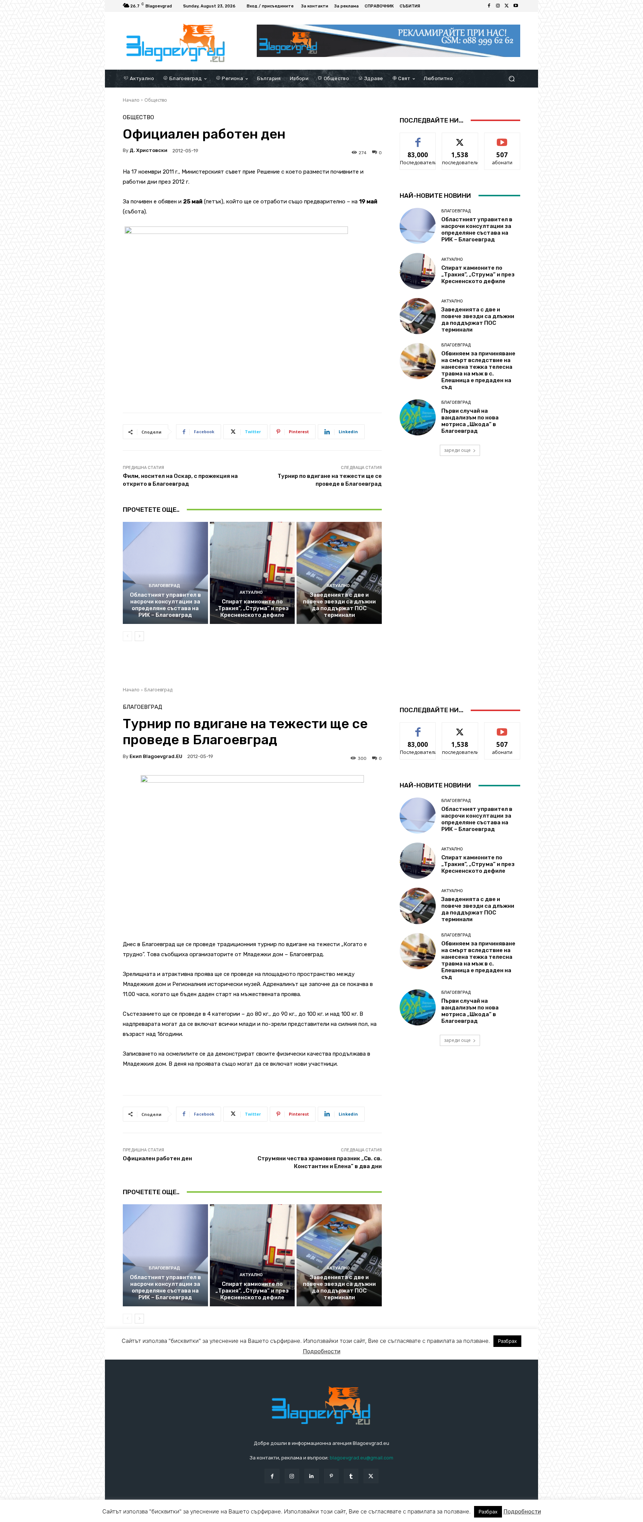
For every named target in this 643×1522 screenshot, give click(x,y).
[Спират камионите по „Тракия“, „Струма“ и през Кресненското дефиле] (252, 573)
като (418, 138)
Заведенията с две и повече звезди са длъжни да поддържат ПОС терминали (339, 605)
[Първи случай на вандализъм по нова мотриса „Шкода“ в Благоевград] (418, 417)
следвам (460, 138)
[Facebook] (488, 5)
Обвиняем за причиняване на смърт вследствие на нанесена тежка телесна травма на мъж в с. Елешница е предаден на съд (478, 370)
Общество (155, 100)
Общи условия (211, 1515)
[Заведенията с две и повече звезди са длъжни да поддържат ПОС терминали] (339, 573)
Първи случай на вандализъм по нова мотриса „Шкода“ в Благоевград (470, 421)
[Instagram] (497, 5)
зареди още (457, 450)
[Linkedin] (311, 1476)
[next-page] (139, 636)
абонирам (502, 138)
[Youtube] (515, 5)
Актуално (251, 592)
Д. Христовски (148, 150)
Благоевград (164, 586)
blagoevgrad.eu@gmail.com (361, 1458)
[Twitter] (506, 5)
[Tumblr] (351, 1476)
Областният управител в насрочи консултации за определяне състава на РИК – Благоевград (165, 605)
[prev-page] (127, 636)
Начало (131, 100)
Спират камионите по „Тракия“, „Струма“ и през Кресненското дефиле (252, 608)
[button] (511, 78)
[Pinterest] (331, 1476)
